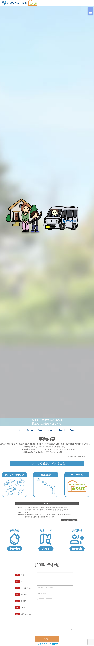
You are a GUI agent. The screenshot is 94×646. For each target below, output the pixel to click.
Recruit (62, 430)
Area (40, 430)
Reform (50, 430)
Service (30, 430)
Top (20, 430)
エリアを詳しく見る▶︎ (69, 520)
